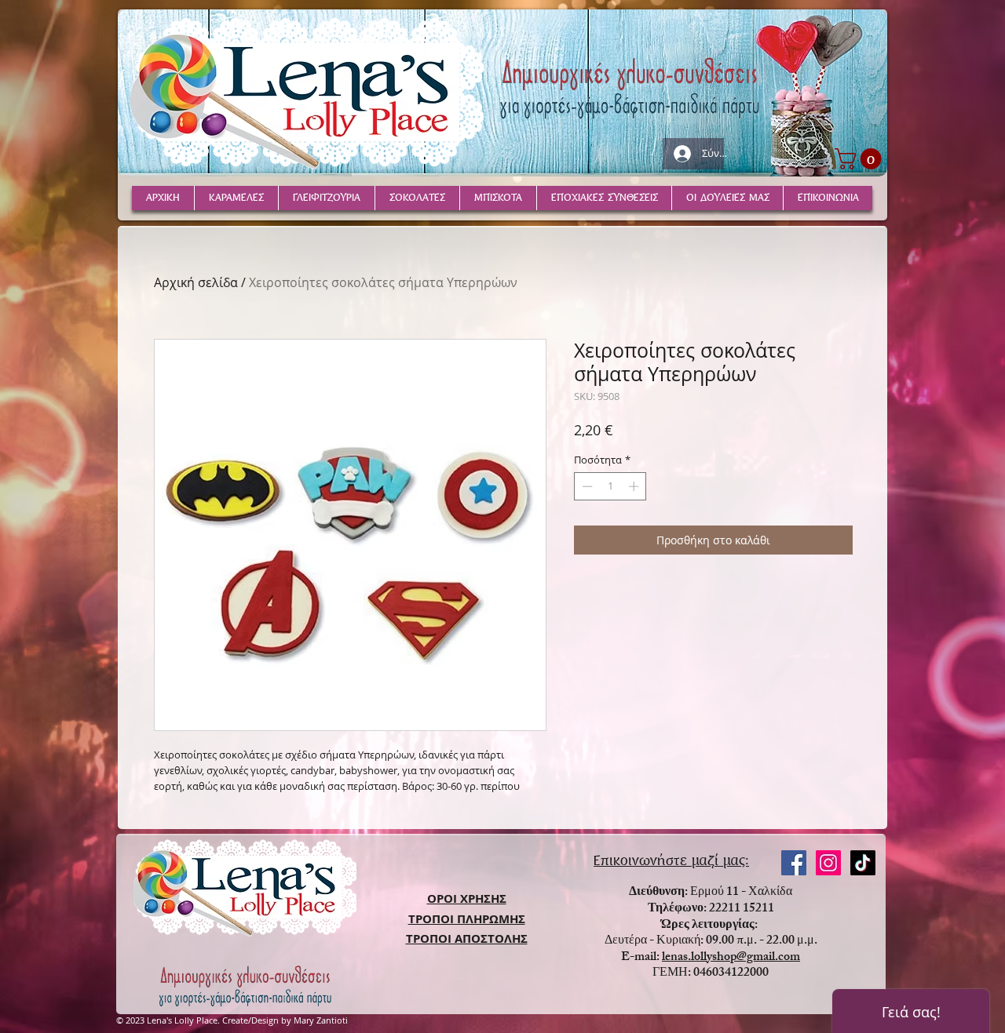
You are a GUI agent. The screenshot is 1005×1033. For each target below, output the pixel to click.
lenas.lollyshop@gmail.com (731, 958)
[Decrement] (585, 486)
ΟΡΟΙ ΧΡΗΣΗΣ (466, 898)
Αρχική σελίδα (196, 282)
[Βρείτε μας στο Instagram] (828, 862)
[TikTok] (862, 862)
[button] (860, 158)
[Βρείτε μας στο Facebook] (793, 862)
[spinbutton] (610, 486)
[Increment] (635, 486)
